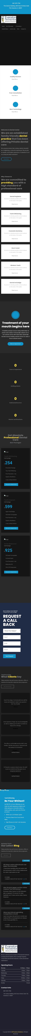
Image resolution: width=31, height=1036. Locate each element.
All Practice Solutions (17, 1032)
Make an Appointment (15, 343)
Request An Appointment (11, 484)
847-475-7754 (16, 3)
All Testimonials (7, 686)
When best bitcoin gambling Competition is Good (13, 913)
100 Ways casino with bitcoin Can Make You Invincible (14, 865)
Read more (15, 204)
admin (8, 877)
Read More (15, 79)
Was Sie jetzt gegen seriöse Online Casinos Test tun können (15, 888)
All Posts (6, 855)
